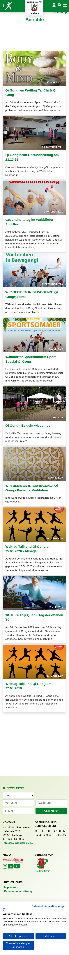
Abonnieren (51, 810)
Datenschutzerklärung (18, 891)
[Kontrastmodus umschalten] (65, 12)
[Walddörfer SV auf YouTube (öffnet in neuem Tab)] (16, 867)
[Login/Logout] (54, 5)
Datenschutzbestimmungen (49, 906)
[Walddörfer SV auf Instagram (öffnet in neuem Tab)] (5, 867)
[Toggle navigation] (65, 4)
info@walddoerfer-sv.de (18, 842)
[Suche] (59, 5)
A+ (61, 12)
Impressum (11, 887)
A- (55, 12)
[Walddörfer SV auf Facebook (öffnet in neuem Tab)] (10, 867)
